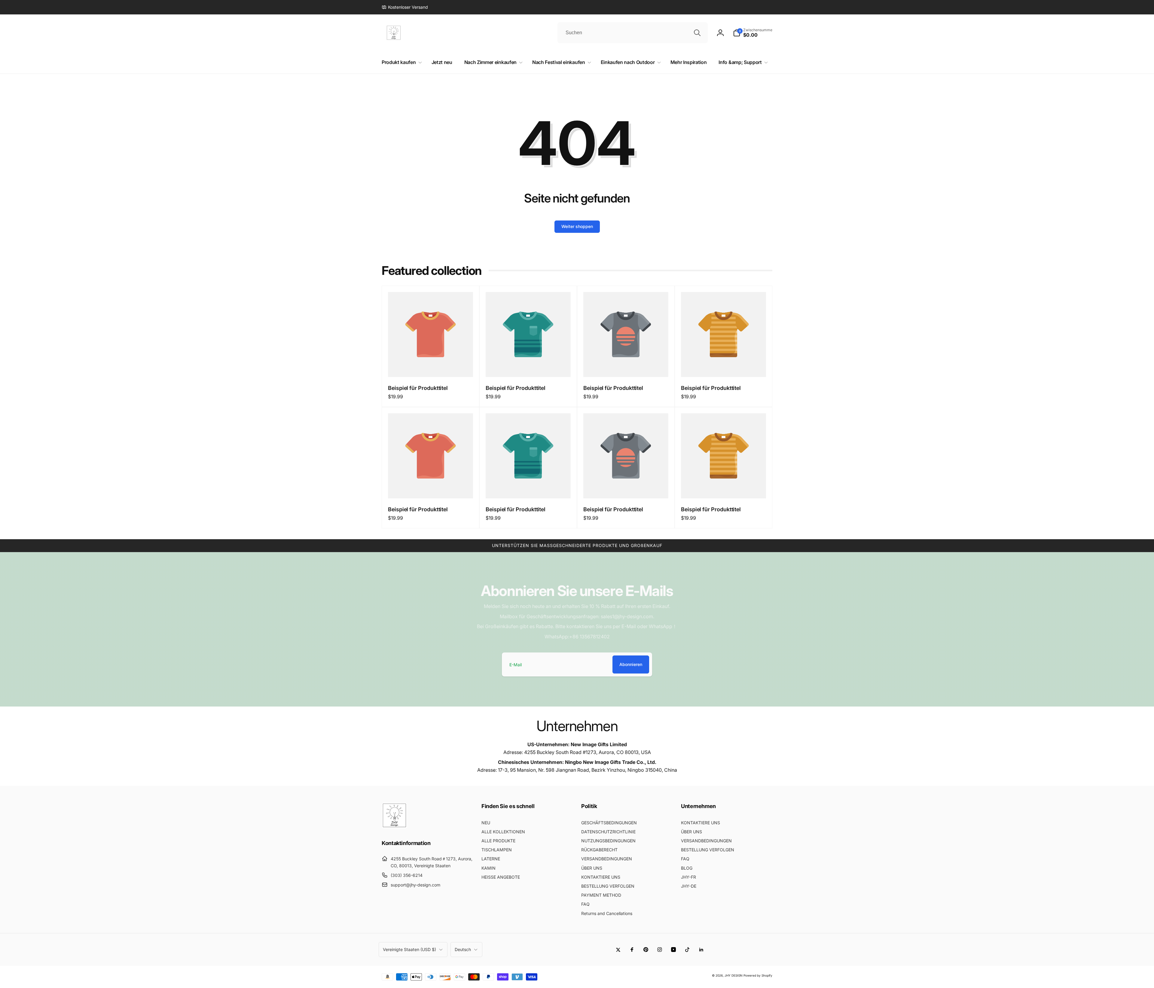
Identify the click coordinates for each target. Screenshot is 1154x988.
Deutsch (463, 949)
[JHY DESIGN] (394, 826)
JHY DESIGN (734, 975)
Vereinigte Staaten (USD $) (409, 949)
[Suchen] (697, 33)
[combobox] (632, 32)
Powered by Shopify (757, 975)
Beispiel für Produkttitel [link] (418, 388)
